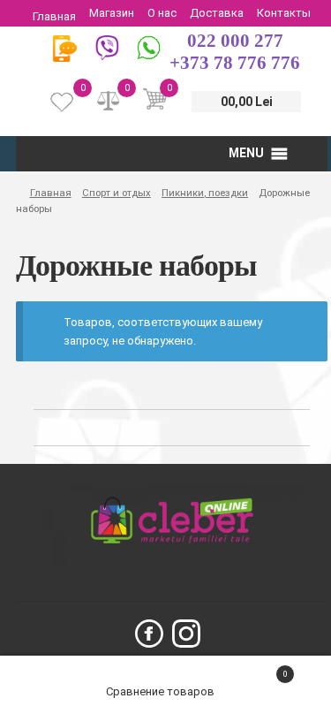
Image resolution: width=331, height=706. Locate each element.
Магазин (111, 12)
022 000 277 (235, 40)
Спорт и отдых (116, 192)
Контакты (284, 12)
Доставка (217, 12)
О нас (162, 12)
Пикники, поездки (205, 192)
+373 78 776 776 (234, 62)
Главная (54, 16)
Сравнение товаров (161, 691)
